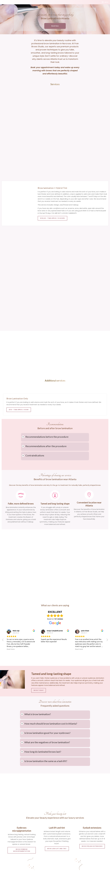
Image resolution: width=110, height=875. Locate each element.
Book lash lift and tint (56, 849)
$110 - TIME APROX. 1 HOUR (19, 410)
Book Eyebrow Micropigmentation (21, 850)
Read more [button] (11, 649)
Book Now (55, 26)
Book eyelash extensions (92, 846)
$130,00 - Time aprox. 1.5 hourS (52, 218)
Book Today (39, 690)
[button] (107, 640)
